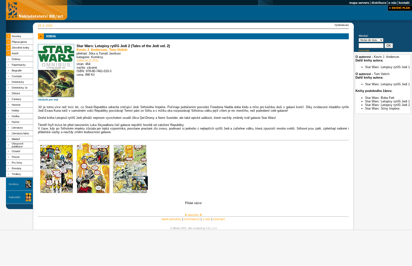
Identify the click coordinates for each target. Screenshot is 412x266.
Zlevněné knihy (20, 47)
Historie (16, 104)
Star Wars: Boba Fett (379, 98)
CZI (208, 228)
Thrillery (16, 174)
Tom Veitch (118, 50)
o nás (392, 3)
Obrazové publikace (17, 145)
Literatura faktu (20, 133)
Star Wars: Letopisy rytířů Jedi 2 (387, 105)
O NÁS (206, 219)
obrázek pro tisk (48, 99)
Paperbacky (19, 64)
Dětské (16, 93)
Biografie (17, 70)
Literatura (17, 127)
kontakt (404, 3)
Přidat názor (193, 203)
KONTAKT (219, 219)
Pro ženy (17, 162)
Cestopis (17, 76)
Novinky (16, 36)
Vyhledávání (342, 25)
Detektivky (18, 81)
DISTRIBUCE (192, 219)
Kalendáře (15, 197)
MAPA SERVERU (171, 219)
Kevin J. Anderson (92, 50)
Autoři (15, 53)
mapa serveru (359, 3)
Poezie (16, 157)
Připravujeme (19, 41)
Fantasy (16, 99)
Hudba (15, 116)
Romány (16, 168)
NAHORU (193, 215)
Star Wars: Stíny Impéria (382, 108)
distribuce (379, 3)
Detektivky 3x (20, 87)
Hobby (15, 110)
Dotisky (16, 59)
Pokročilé (364, 50)
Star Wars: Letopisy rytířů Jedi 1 (387, 67)
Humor (16, 121)
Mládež (16, 139)
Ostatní (16, 151)
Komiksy (14, 184)
